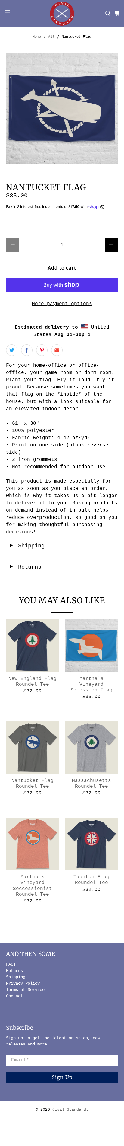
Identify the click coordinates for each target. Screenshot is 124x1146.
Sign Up (62, 1077)
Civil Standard (69, 1109)
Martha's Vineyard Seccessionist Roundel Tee (32, 885)
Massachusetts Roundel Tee (91, 783)
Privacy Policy (23, 983)
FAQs (11, 964)
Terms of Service (25, 989)
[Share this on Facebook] (27, 350)
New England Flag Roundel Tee (32, 681)
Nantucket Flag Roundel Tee (32, 783)
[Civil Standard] (62, 14)
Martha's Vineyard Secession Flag (91, 684)
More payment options (62, 304)
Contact (14, 996)
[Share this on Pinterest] (42, 350)
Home (37, 37)
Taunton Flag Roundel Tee (91, 880)
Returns (25, 567)
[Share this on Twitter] (11, 350)
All (51, 37)
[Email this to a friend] (57, 350)
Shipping (27, 546)
